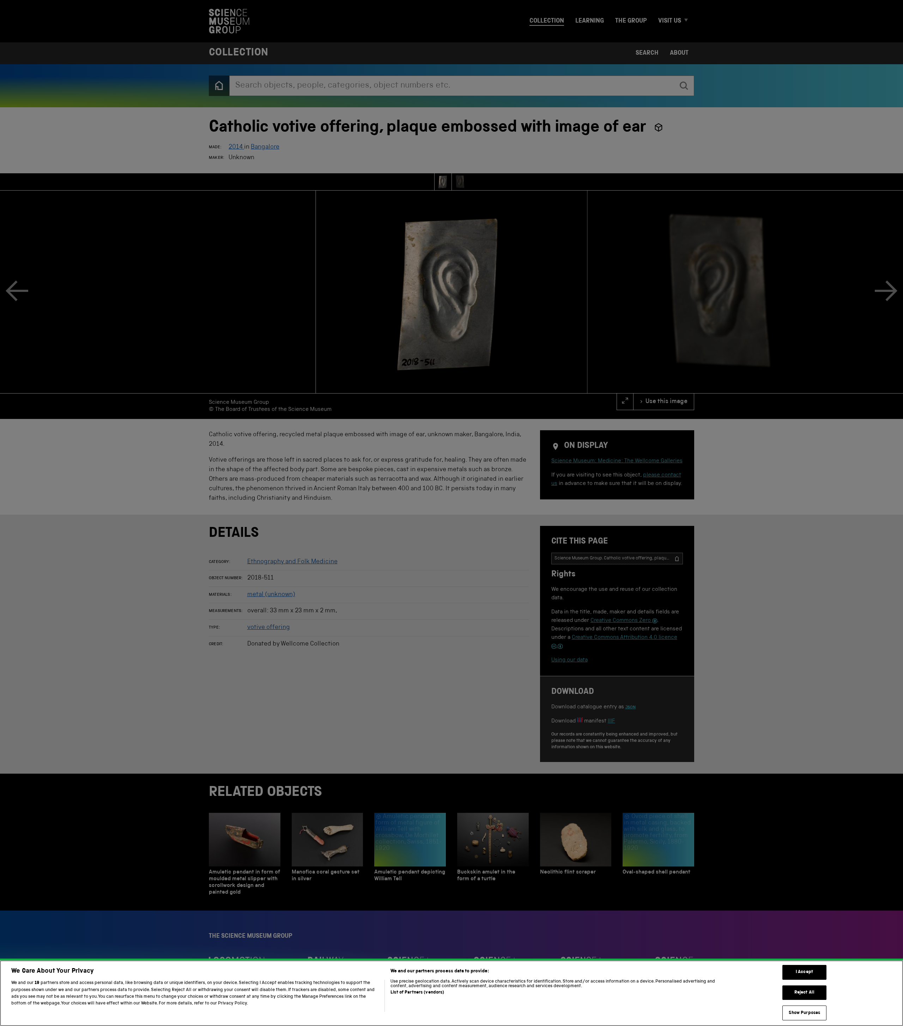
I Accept (804, 972)
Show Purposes (804, 1012)
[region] (451, 993)
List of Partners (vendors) (417, 992)
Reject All (804, 992)
